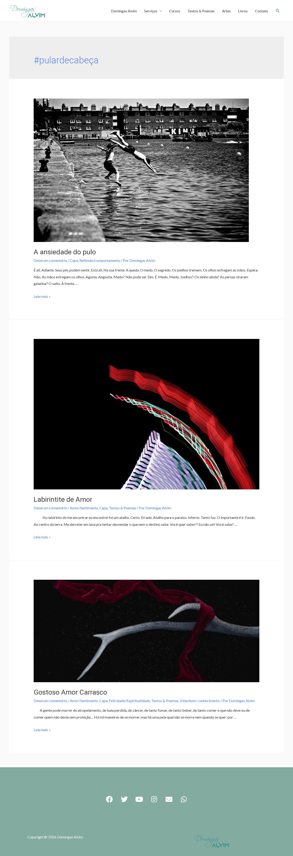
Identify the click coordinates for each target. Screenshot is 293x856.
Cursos (174, 11)
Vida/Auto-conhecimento (200, 700)
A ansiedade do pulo (65, 252)
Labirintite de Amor (63, 499)
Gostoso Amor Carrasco (70, 692)
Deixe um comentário (50, 260)
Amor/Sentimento (84, 508)
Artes (226, 11)
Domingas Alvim (124, 11)
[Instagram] (154, 799)
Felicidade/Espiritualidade (129, 700)
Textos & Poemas (201, 11)
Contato (261, 11)
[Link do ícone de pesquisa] (277, 10)
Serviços (150, 11)
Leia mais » (42, 296)
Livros (243, 11)
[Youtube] (139, 799)
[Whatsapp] (184, 799)
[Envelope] (169, 799)
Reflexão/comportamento (99, 260)
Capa (74, 260)
